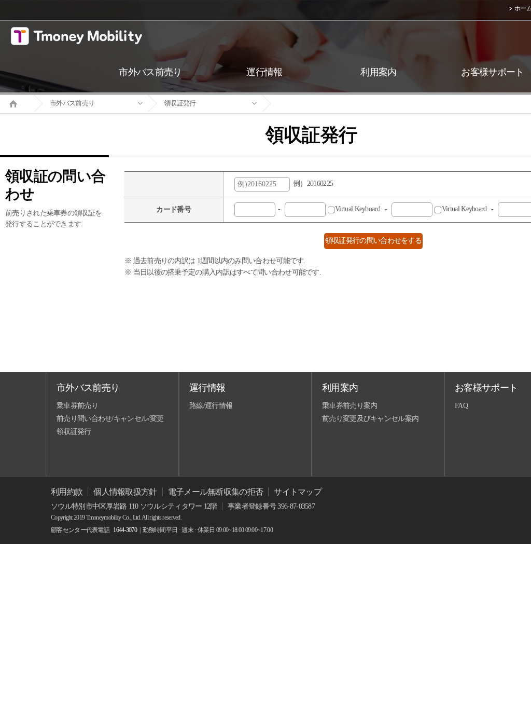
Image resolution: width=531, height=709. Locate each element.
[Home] (17, 103)
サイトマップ (298, 491)
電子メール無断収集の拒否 (215, 491)
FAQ (461, 406)
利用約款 (66, 491)
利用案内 (340, 388)
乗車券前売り (77, 406)
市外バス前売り (72, 103)
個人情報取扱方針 (125, 491)
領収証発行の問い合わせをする (373, 240)
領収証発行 (180, 103)
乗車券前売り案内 (349, 406)
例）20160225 (311, 183)
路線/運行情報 (210, 406)
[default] (319, 103)
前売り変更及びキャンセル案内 (370, 418)
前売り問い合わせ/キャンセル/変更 (110, 418)
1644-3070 (125, 530)
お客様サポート (486, 388)
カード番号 (173, 209)
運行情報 (207, 388)
